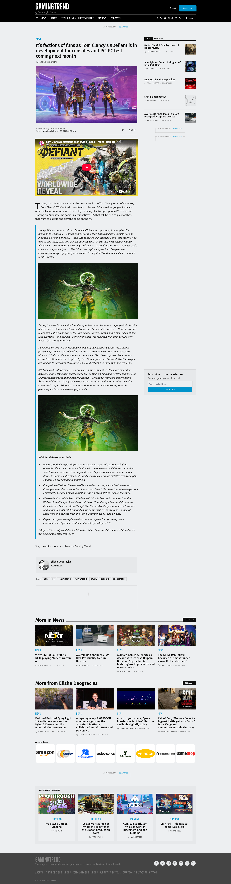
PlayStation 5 (81, 579)
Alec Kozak (152, 68)
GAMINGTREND (49, 880)
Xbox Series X (119, 579)
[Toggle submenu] (48, 18)
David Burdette (153, 51)
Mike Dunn (58, 831)
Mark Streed (97, 837)
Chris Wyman (166, 665)
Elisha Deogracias (47, 62)
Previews (56, 819)
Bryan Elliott (153, 83)
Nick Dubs (151, 100)
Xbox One (105, 579)
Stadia (94, 579)
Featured (158, 38)
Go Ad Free (123, 27)
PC (53, 579)
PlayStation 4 (65, 579)
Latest (148, 38)
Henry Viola (125, 671)
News (38, 39)
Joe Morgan (152, 120)
